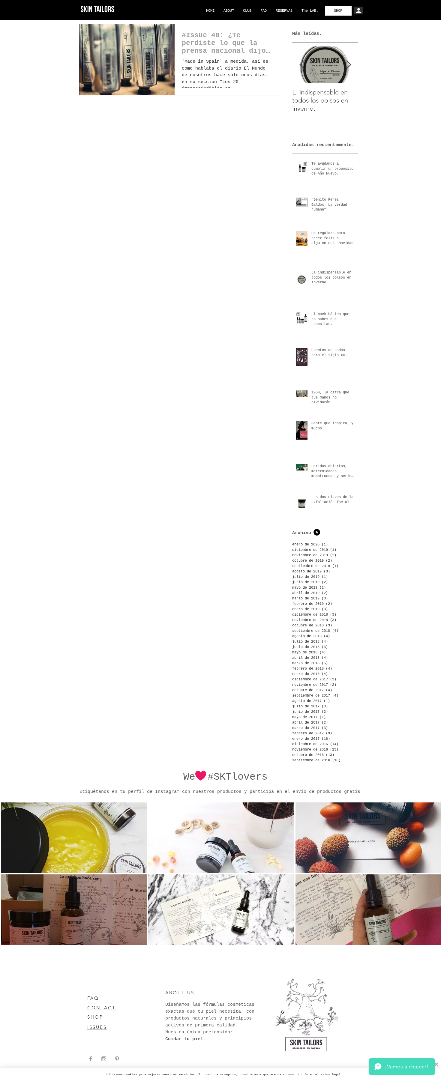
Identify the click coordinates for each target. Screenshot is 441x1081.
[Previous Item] (301, 65)
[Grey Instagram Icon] (103, 1059)
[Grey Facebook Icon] (90, 1059)
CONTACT (101, 1008)
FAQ (93, 998)
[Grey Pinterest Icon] (117, 1059)
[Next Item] (348, 65)
